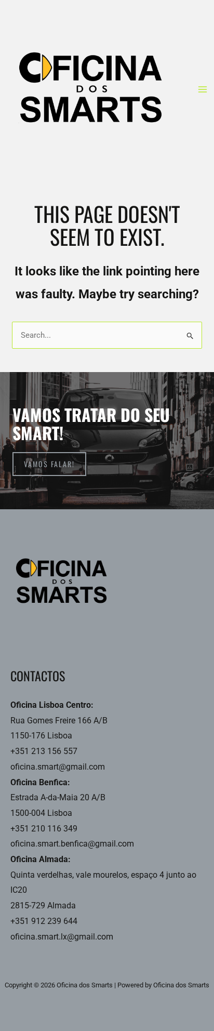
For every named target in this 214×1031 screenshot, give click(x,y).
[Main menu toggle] (203, 89)
